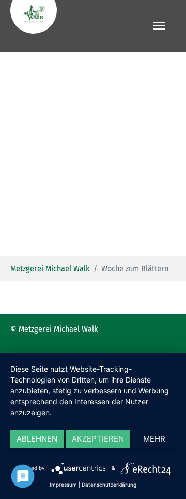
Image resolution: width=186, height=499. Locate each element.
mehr (154, 439)
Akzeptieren (98, 439)
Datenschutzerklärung (109, 484)
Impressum (63, 484)
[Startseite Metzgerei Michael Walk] (76, 25)
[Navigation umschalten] (159, 26)
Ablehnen (37, 439)
